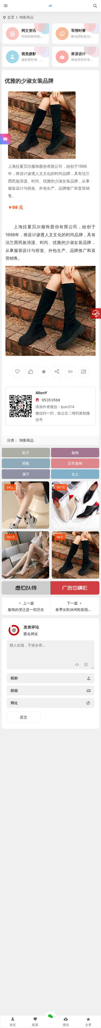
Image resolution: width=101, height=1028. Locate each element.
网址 (14, 703)
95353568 (51, 400)
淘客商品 (26, 17)
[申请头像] (89, 629)
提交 (23, 717)
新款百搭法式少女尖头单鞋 (26, 573)
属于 (26, 474)
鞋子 (26, 452)
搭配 (26, 463)
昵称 (14, 678)
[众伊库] (50, 6)
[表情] (86, 665)
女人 (75, 474)
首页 (11, 17)
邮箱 (14, 690)
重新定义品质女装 (25, 523)
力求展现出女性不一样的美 (76, 523)
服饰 (75, 452)
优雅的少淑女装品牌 (75, 573)
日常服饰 (75, 463)
